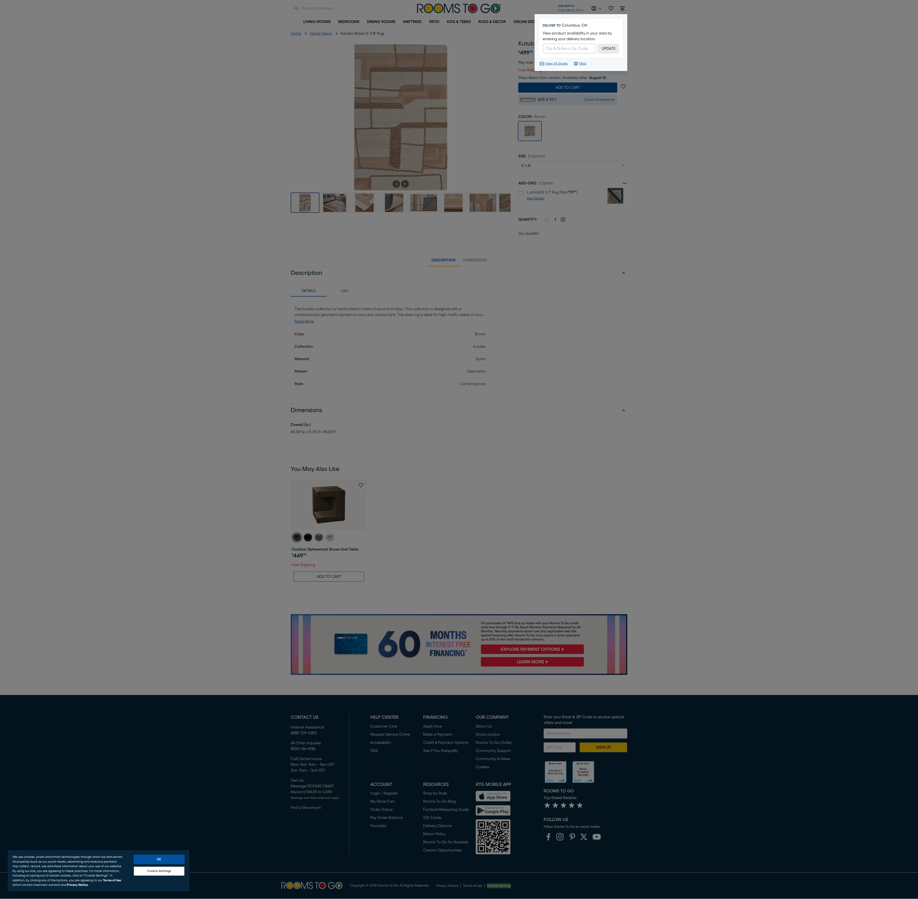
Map (582, 63)
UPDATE (608, 48)
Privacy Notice (77, 885)
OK (159, 859)
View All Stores (556, 63)
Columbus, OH (574, 25)
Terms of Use (112, 880)
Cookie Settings (159, 871)
